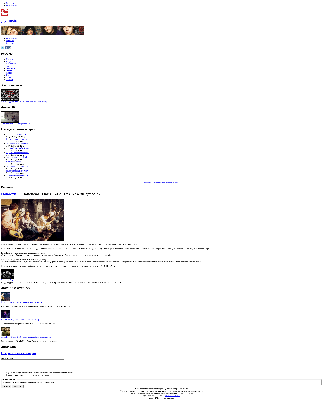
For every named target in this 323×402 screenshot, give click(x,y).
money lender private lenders (17, 157)
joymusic (9, 20)
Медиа (9, 70)
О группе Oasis (7, 280)
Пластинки (11, 64)
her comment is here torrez (16, 134)
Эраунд (9, 77)
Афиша (9, 73)
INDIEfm (10, 41)
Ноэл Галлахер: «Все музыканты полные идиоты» (22, 302)
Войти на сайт (12, 3)
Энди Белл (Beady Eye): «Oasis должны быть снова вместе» (26, 337)
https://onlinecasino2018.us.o (17, 148)
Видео (8, 61)
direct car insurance (13, 162)
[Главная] (4, 15)
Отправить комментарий (18, 353)
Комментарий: (8, 358)
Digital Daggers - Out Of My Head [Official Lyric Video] (24, 102)
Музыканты (11, 68)
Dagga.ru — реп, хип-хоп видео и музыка (161, 182)
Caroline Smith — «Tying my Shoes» (16, 124)
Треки (8, 66)
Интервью (10, 75)
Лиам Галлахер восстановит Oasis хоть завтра (20, 319)
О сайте (9, 80)
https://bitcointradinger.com (17, 175)
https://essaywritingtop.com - (17, 153)
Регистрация (11, 5)
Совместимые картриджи (17, 139)
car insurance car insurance (17, 143)
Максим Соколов (172, 396)
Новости (10, 43)
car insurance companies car (17, 166)
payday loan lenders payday (17, 171)
